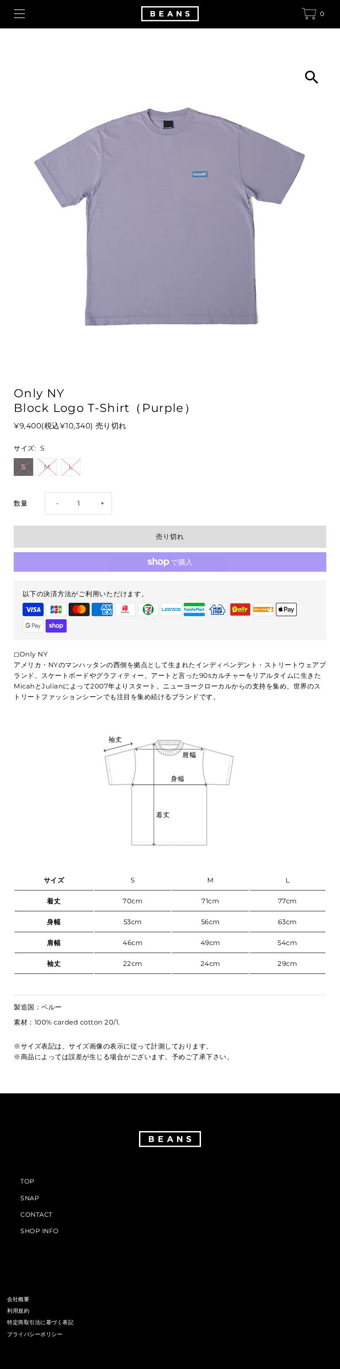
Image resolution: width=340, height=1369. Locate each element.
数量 (20, 503)
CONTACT (36, 1215)
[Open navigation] (74, 14)
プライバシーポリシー (34, 1334)
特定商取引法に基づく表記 (40, 1322)
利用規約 (18, 1310)
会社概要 (18, 1299)
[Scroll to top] (321, 1346)
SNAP (29, 1198)
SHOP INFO (39, 1231)
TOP (27, 1181)
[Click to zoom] (312, 74)
